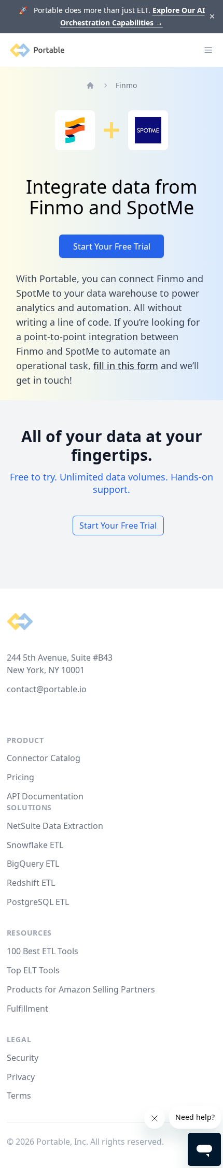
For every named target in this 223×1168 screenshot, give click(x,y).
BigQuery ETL (33, 863)
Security (22, 1057)
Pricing (20, 777)
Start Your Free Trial (111, 246)
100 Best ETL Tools (42, 951)
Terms (19, 1095)
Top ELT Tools (33, 970)
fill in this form (125, 365)
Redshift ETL (31, 882)
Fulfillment (27, 1008)
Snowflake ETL (35, 845)
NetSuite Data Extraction (55, 825)
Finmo (126, 85)
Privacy (21, 1077)
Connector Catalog (43, 758)
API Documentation (45, 796)
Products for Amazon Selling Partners (81, 989)
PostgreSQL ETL (38, 902)
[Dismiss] (212, 16)
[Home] (90, 85)
